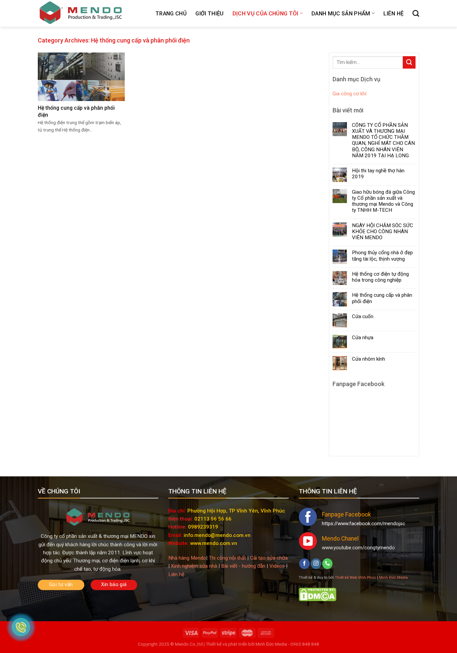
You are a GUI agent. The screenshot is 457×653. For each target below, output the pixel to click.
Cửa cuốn (362, 316)
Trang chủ (171, 13)
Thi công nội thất (227, 558)
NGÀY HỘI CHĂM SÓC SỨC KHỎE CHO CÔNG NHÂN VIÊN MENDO (382, 231)
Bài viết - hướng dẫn (243, 566)
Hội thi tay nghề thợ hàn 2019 (378, 174)
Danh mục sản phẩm (340, 13)
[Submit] (409, 62)
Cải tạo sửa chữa (269, 558)
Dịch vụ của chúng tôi (265, 13)
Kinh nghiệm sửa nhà (194, 566)
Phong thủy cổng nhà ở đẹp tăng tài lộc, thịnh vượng (382, 256)
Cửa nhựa (362, 338)
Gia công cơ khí (349, 94)
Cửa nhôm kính (368, 359)
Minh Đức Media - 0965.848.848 (287, 644)
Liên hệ (393, 13)
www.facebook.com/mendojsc (371, 524)
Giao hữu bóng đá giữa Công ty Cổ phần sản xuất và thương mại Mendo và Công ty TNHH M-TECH (383, 201)
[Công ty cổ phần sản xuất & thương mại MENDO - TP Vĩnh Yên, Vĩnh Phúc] (80, 13)
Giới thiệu (209, 13)
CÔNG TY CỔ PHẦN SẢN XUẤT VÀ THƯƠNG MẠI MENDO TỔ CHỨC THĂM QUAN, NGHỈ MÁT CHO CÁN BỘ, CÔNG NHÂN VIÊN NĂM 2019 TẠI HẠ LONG (383, 140)
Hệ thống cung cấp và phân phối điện (382, 298)
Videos (277, 566)
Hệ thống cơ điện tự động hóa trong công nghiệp (380, 277)
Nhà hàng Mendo (187, 558)
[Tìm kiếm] (416, 13)
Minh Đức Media (393, 577)
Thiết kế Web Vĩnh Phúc (355, 577)
